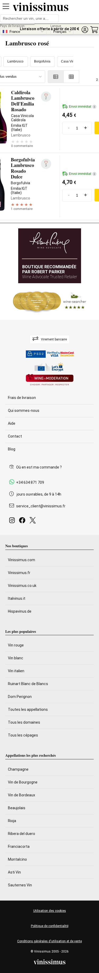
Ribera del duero (21, 834)
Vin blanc (15, 658)
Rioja (12, 821)
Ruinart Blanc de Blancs (28, 684)
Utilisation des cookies (49, 911)
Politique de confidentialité (49, 926)
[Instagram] (13, 522)
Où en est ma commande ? (39, 467)
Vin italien (16, 671)
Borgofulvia (42, 61)
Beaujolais (16, 808)
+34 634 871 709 (30, 482)
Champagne (18, 769)
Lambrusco (15, 61)
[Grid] (71, 76)
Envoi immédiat (82, 106)
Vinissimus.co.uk (22, 585)
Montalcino (17, 859)
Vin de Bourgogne (22, 782)
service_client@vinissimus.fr (40, 506)
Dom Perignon (20, 697)
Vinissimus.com (21, 560)
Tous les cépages (23, 735)
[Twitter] (34, 522)
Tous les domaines (24, 722)
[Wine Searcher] (49, 301)
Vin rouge (16, 645)
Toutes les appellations (28, 709)
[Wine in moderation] (49, 380)
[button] (84, 29)
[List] (56, 76)
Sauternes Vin (20, 885)
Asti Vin (14, 872)
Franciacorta (19, 846)
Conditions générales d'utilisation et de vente (49, 941)
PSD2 (39, 354)
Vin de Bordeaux (21, 795)
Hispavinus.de (19, 611)
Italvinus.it (16, 598)
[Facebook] (23, 522)
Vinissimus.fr (19, 573)
